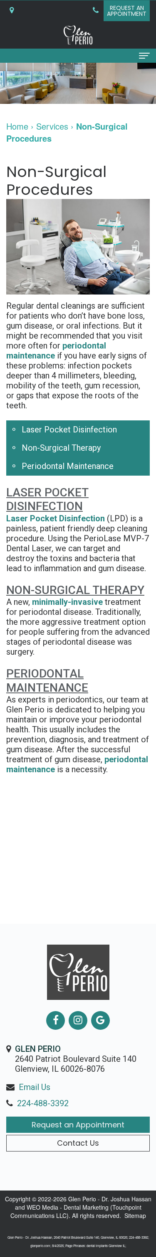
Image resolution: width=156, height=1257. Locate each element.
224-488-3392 (43, 1103)
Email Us (34, 1087)
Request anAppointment (126, 11)
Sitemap (135, 1215)
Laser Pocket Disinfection (69, 430)
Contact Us (78, 1143)
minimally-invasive (67, 602)
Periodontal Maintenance (68, 466)
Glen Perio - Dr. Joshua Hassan (109, 1199)
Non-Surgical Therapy (61, 448)
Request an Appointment (78, 1125)
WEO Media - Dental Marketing (68, 1207)
